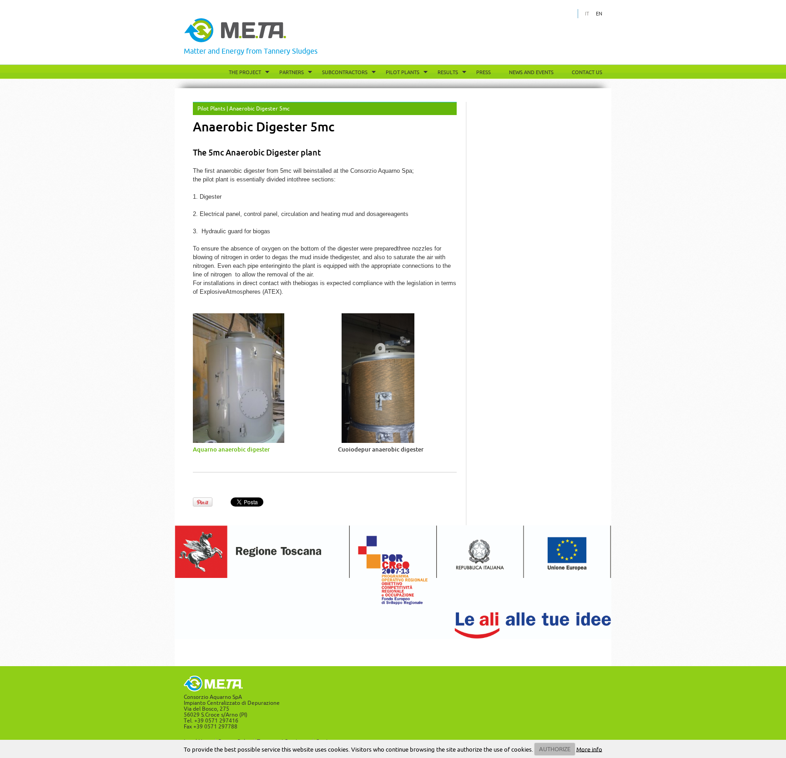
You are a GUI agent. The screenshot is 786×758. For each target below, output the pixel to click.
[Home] (235, 40)
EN (599, 13)
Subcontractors (345, 72)
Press (483, 72)
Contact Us (587, 72)
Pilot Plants (402, 72)
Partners (291, 72)
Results (448, 72)
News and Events (531, 72)
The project (245, 72)
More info (589, 749)
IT (587, 13)
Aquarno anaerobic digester (232, 449)
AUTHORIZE (554, 749)
